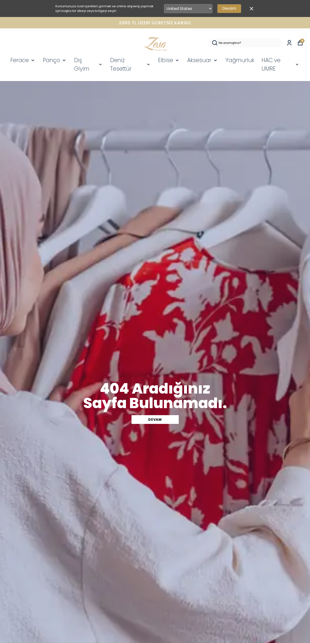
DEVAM (155, 419)
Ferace (19, 60)
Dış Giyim (81, 64)
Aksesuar (199, 60)
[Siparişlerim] (289, 43)
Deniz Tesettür (121, 64)
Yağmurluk (239, 60)
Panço (51, 60)
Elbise (165, 60)
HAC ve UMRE (271, 64)
